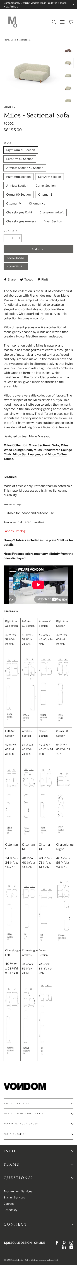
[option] (32, 73)
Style (8, 143)
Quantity (11, 231)
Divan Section (53, 221)
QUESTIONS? (18, 1178)
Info (10, 1151)
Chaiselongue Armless (21, 221)
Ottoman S (45, 194)
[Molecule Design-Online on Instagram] (71, 1242)
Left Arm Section (49, 176)
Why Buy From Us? (17, 1103)
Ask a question (15, 1134)
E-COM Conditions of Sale (24, 1113)
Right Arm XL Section (20, 150)
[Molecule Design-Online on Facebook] (57, 1242)
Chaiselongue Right (19, 212)
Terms (11, 1164)
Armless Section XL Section (24, 168)
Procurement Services (18, 1191)
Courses (9, 1203)
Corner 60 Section (18, 194)
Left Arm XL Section (19, 159)
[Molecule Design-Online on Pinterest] (64, 1242)
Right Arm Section (18, 176)
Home (6, 40)
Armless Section (17, 185)
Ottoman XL (37, 203)
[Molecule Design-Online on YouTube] (71, 1247)
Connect (15, 1224)
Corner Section (46, 185)
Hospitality (10, 1210)
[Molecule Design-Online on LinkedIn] (64, 1247)
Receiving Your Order (21, 1124)
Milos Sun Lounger (26, 454)
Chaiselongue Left (52, 212)
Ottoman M (13, 203)
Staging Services (14, 1197)
